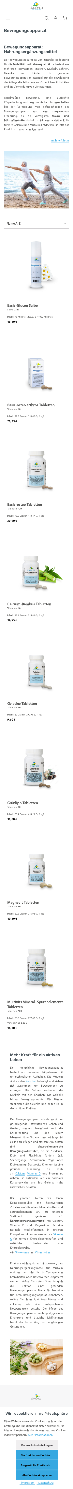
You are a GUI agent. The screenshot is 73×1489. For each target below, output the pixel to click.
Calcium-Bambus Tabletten (29, 603)
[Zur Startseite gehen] (36, 6)
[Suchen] (47, 18)
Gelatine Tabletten (22, 703)
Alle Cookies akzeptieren (37, 1475)
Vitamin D (34, 1173)
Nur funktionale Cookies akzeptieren (39, 1455)
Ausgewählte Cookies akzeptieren (39, 1465)
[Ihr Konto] (56, 18)
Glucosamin (22, 1252)
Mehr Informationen (40, 1434)
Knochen (31, 1081)
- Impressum (27, 1482)
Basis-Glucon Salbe (22, 305)
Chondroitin (42, 1252)
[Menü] (8, 18)
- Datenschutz (45, 1482)
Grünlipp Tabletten (22, 802)
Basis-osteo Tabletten (24, 504)
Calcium (20, 1173)
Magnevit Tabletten (23, 902)
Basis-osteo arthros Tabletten (31, 404)
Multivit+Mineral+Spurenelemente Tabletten (35, 1004)
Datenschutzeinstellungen (37, 1445)
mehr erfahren (60, 140)
